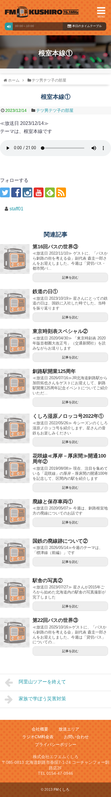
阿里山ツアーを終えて (42, 681)
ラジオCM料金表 (38, 736)
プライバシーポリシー (55, 744)
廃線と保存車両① (53, 501)
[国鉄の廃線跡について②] (15, 553)
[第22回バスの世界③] (15, 632)
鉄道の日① (45, 291)
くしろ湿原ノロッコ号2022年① (68, 416)
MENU (101, 16)
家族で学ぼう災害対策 (42, 698)
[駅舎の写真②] (15, 593)
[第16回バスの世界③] (15, 259)
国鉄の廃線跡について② (60, 541)
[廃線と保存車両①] (15, 514)
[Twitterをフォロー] (5, 192)
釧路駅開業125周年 (54, 371)
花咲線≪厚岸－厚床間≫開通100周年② (69, 458)
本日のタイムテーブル (86, 26)
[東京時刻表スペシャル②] (15, 343)
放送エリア (69, 729)
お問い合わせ (76, 736)
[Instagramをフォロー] (27, 192)
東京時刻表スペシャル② (60, 331)
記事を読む (70, 277)
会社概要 (40, 729)
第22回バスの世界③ (55, 620)
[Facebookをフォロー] (16, 192)
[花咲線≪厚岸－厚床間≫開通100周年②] (15, 468)
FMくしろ (42, 12)
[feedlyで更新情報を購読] (50, 192)
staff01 (16, 208)
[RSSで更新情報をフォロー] (61, 192)
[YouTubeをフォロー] (39, 192)
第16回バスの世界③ (55, 247)
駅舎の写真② (48, 580)
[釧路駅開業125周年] (15, 383)
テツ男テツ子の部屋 (54, 110)
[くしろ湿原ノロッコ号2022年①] (15, 428)
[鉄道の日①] (15, 304)
